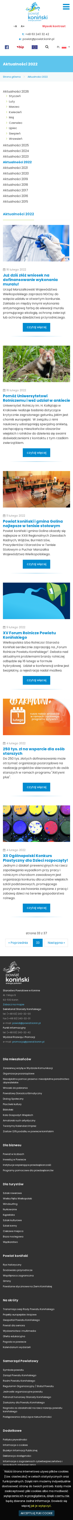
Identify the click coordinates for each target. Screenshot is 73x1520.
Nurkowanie (10, 1209)
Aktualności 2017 (15, 190)
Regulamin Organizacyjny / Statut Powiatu (28, 1386)
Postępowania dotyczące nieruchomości (27, 1416)
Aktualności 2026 (16, 91)
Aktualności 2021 (15, 168)
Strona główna (12, 76)
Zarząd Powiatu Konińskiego (19, 1375)
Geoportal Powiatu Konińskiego (21, 1320)
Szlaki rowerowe (12, 1193)
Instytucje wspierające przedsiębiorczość (27, 1165)
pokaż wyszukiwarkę (47, 47)
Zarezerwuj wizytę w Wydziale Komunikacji (28, 1068)
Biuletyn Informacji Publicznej (20, 1450)
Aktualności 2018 (15, 184)
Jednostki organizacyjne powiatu (23, 1391)
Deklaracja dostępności (17, 1456)
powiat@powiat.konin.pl (38, 39)
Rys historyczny (12, 1264)
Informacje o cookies (15, 1445)
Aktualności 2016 (15, 196)
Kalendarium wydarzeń (17, 1347)
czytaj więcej (36, 327)
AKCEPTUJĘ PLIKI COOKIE (37, 1513)
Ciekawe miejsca (13, 1231)
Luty (12, 101)
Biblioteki (8, 1109)
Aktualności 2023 (16, 156)
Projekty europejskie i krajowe (19, 1314)
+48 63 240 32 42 (37, 34)
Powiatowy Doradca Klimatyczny (22, 1093)
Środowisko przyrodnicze (17, 1270)
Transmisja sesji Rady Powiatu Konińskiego (28, 1309)
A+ (23, 26)
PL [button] (58, 47)
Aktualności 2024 (16, 151)
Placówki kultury (12, 1104)
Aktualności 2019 (15, 179)
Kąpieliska (9, 1214)
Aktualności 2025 (16, 145)
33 (38, 942)
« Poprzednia (18, 942)
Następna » (56, 942)
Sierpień (15, 133)
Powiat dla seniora (14, 1325)
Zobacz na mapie (13, 1004)
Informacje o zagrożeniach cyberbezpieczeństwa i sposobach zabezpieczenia (32, 1463)
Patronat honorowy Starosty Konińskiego (27, 1397)
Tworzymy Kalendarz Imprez (19, 1126)
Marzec (14, 107)
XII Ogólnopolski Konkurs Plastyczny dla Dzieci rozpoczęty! (35, 858)
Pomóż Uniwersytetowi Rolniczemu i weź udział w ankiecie (36, 398)
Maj (11, 117)
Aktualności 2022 (38, 76)
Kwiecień (15, 112)
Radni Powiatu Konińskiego (19, 1380)
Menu (66, 7)
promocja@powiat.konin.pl (28, 1041)
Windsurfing (10, 1204)
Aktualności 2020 (16, 173)
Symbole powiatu (13, 1370)
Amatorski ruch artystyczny (19, 1120)
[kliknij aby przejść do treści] (36, 243)
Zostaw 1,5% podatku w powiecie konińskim (28, 1131)
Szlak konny (10, 1225)
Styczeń (15, 96)
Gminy (7, 1281)
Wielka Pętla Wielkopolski (17, 1198)
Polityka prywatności (15, 1439)
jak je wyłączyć (41, 1506)
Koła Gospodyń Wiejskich (18, 1115)
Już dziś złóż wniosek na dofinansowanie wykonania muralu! (30, 280)
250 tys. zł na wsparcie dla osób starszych (34, 751)
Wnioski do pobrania (15, 1088)
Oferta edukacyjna (14, 1336)
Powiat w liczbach (13, 1154)
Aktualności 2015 (15, 201)
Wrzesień (15, 139)
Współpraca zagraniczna (18, 1275)
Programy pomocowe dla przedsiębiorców (28, 1170)
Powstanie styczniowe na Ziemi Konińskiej (27, 1286)
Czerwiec (15, 123)
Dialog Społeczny (13, 1098)
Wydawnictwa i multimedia (19, 1331)
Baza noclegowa (13, 1236)
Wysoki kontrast (54, 26)
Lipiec (13, 128)
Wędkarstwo (10, 1242)
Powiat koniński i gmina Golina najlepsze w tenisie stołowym (33, 523)
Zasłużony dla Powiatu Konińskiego (24, 1402)
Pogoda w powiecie (14, 1341)
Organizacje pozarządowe (18, 1073)
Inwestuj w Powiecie (14, 1159)
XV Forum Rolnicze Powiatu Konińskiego (29, 635)
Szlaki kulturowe (12, 1220)
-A (15, 26)
